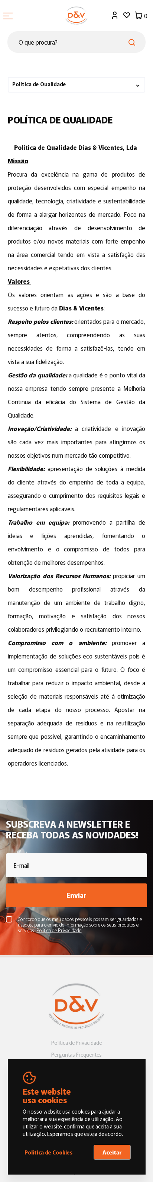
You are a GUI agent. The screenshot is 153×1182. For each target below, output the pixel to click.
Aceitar (112, 1152)
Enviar (76, 895)
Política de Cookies (48, 1152)
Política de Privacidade (76, 1042)
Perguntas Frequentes (76, 1054)
